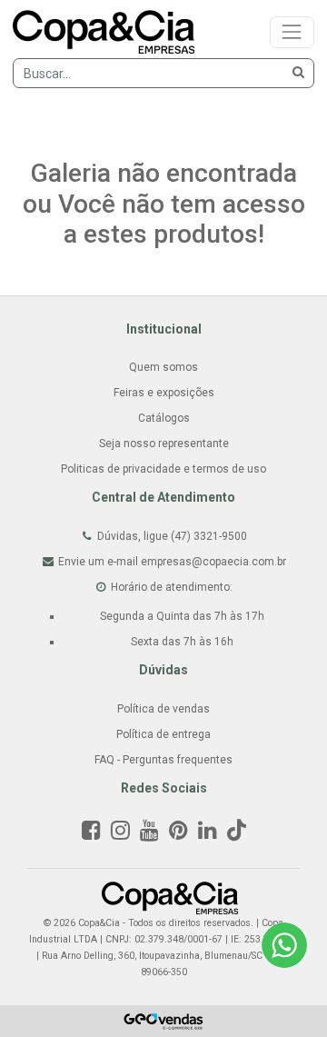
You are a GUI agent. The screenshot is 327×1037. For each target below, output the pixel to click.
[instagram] (120, 834)
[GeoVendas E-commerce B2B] (164, 1020)
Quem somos (163, 367)
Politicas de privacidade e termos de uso (163, 469)
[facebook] (91, 834)
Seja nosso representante (164, 443)
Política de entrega (163, 734)
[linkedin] (207, 834)
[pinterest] (178, 834)
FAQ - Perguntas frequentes (163, 759)
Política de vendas (163, 709)
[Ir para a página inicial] (170, 897)
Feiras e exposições (164, 392)
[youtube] (149, 834)
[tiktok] (236, 834)
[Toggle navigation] (292, 32)
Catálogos (164, 418)
